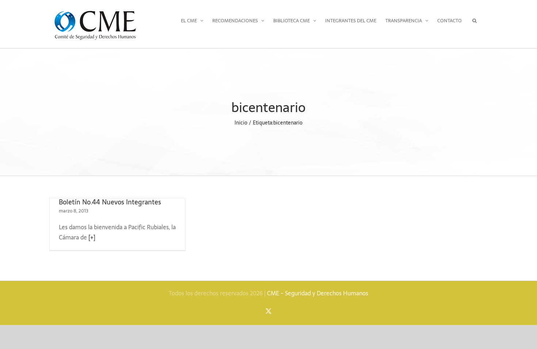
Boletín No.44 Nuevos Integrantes (110, 202)
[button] (475, 20)
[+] (91, 237)
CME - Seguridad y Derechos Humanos (317, 293)
